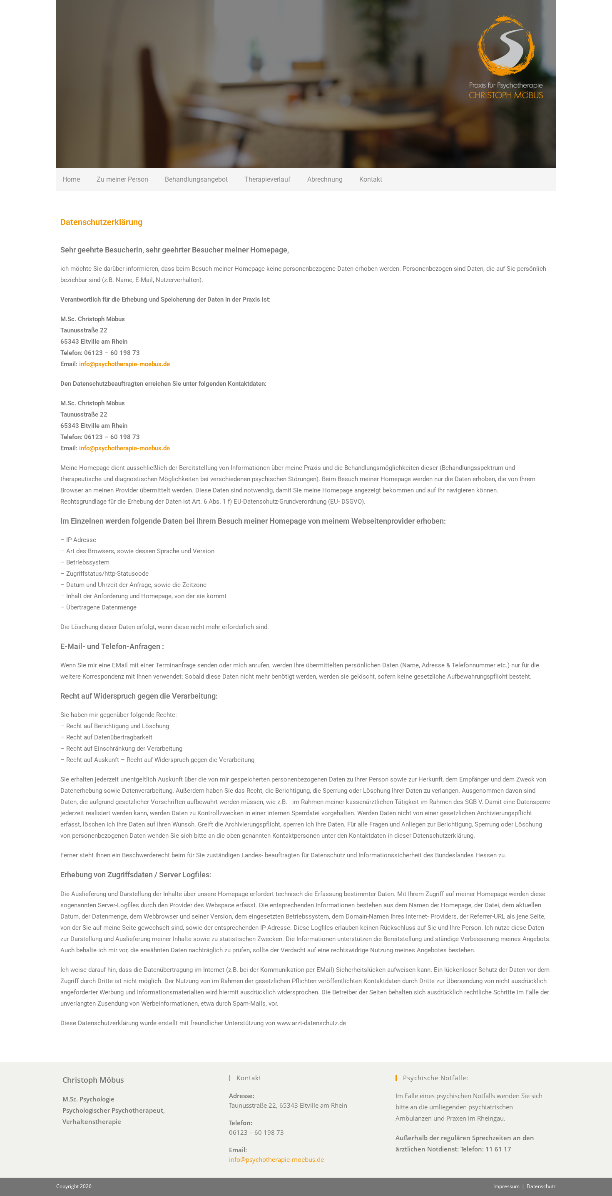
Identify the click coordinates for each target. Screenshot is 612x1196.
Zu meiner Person (122, 179)
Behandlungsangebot (196, 179)
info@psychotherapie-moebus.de (124, 448)
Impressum (506, 1186)
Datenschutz (541, 1186)
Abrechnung (325, 179)
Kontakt (370, 179)
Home (71, 179)
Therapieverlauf (267, 179)
